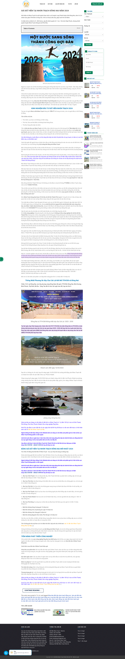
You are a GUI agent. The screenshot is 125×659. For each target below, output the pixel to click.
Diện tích (94, 87)
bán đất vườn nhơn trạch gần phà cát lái (35, 601)
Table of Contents (29, 28)
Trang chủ (42, 3)
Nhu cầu (86, 38)
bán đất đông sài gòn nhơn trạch (58, 601)
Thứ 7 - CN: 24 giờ (82, 641)
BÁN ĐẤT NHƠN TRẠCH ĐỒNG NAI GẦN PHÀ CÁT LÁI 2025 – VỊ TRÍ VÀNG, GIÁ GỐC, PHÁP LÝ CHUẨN (96, 83)
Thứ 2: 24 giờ (81, 631)
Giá (94, 85)
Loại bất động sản (59, 3)
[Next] (80, 610)
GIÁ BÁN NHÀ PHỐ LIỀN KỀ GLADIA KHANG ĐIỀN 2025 (95, 103)
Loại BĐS (86, 32)
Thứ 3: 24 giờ (81, 633)
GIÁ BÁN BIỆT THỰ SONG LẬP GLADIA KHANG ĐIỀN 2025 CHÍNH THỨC (95, 93)
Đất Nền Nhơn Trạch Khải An (61, 644)
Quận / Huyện (87, 20)
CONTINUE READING (33, 590)
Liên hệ (76, 3)
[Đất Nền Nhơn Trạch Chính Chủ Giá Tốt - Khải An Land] (28, 4)
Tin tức (70, 3)
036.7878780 (28, 445)
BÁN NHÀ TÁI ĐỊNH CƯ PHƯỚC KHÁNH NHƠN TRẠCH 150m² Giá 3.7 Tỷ (95, 123)
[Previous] (23, 610)
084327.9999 (37, 445)
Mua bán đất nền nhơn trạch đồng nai (59, 595)
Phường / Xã (87, 26)
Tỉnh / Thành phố (88, 14)
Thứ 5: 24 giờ (81, 638)
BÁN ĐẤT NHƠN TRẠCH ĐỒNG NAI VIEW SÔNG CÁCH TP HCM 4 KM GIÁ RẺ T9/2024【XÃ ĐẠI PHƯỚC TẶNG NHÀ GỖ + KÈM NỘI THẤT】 (96, 113)
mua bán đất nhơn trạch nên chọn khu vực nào (64, 597)
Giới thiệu (50, 3)
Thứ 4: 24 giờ (81, 636)
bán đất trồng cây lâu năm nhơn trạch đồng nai (49, 599)
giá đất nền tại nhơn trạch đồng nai (39, 597)
